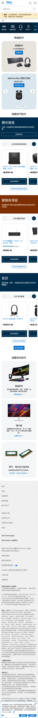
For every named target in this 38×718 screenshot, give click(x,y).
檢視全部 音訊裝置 (19, 341)
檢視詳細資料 (14, 181)
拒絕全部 (23, 715)
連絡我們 (5, 496)
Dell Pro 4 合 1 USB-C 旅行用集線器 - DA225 (14, 168)
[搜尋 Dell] (34, 9)
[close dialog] (35, 15)
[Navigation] (2, 3)
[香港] (3, 20)
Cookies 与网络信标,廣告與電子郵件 (14, 570)
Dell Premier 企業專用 (10, 540)
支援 (3, 491)
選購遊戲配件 (18, 394)
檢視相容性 (18, 134)
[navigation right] (34, 144)
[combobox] (19, 9)
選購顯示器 (18, 436)
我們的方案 (6, 513)
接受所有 (32, 715)
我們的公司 (6, 518)
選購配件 (19, 52)
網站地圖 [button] (5, 501)
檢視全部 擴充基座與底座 (19, 189)
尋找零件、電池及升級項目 (18, 473)
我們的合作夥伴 (7, 523)
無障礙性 (5, 580)
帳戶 (3, 486)
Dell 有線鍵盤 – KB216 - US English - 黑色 (12, 242)
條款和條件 (6, 556)
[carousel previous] (5, 91)
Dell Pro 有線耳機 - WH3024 (13, 319)
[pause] (15, 106)
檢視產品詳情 (19, 85)
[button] (30, 3)
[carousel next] (32, 91)
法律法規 (5, 575)
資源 (3, 528)
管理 (2, 715)
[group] (19, 91)
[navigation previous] (4, 144)
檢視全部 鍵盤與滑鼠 (19, 266)
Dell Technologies (8, 536)
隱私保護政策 (6, 560)
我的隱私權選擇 (7, 565)
